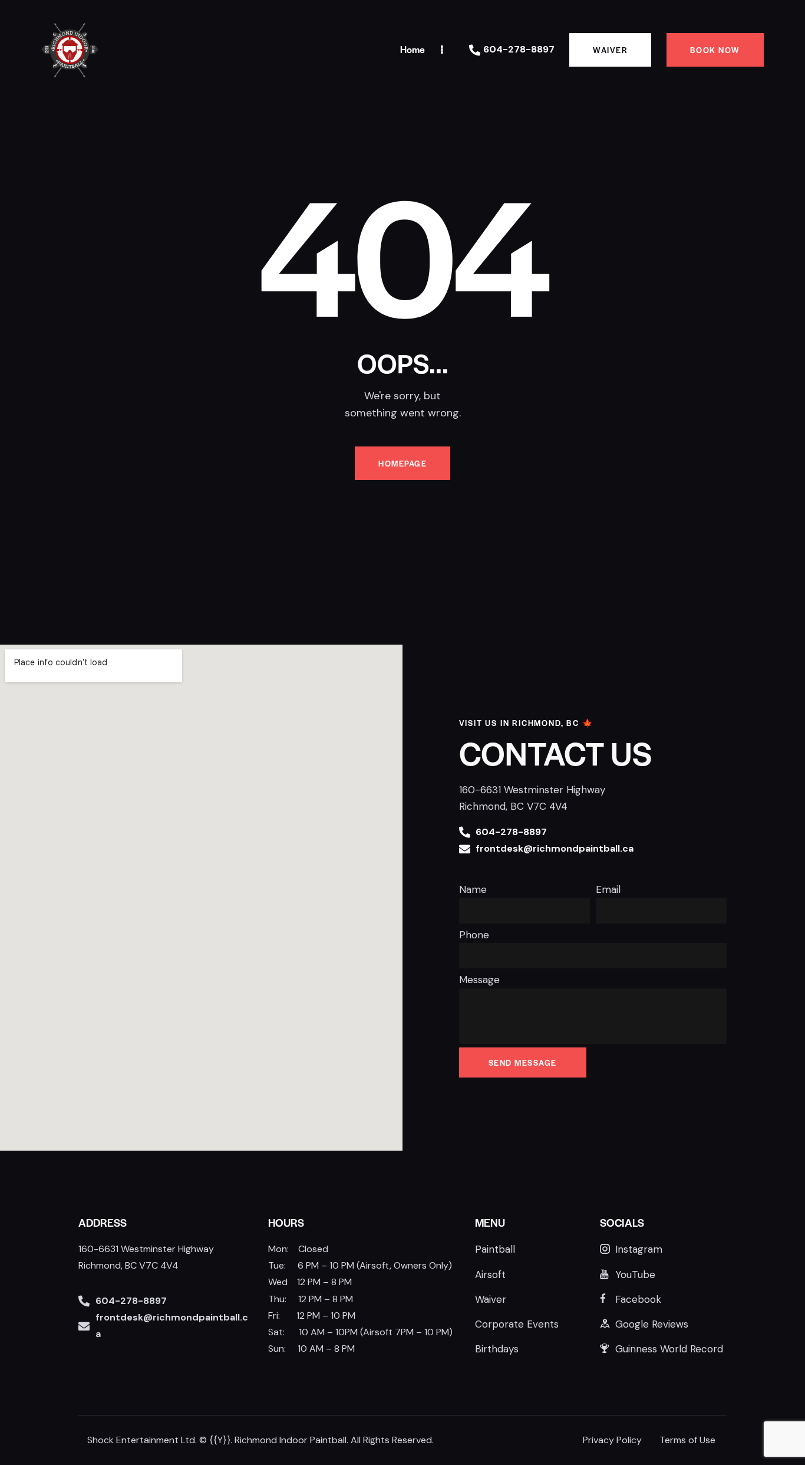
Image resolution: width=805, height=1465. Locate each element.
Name (473, 889)
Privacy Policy (612, 1440)
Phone (474, 934)
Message (479, 979)
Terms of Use (687, 1440)
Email (608, 889)
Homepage (402, 463)
